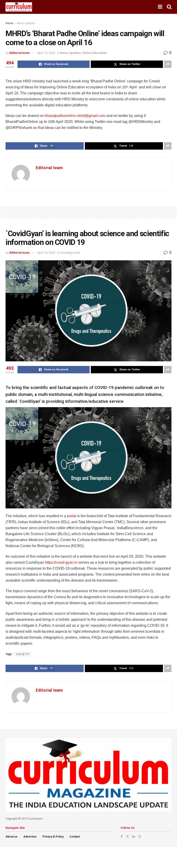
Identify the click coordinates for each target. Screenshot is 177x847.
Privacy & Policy (53, 836)
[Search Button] (169, 7)
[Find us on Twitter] (127, 836)
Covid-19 (22, 654)
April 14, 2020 (46, 252)
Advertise (30, 836)
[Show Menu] (160, 7)
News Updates (26, 23)
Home (9, 23)
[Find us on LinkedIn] (133, 836)
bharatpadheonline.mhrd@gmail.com (75, 116)
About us (12, 836)
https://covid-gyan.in (61, 562)
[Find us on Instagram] (139, 836)
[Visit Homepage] (19, 7)
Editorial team (19, 53)
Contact (74, 836)
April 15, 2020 (46, 53)
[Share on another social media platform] (167, 64)
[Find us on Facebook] (122, 836)
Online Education (94, 53)
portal (71, 516)
